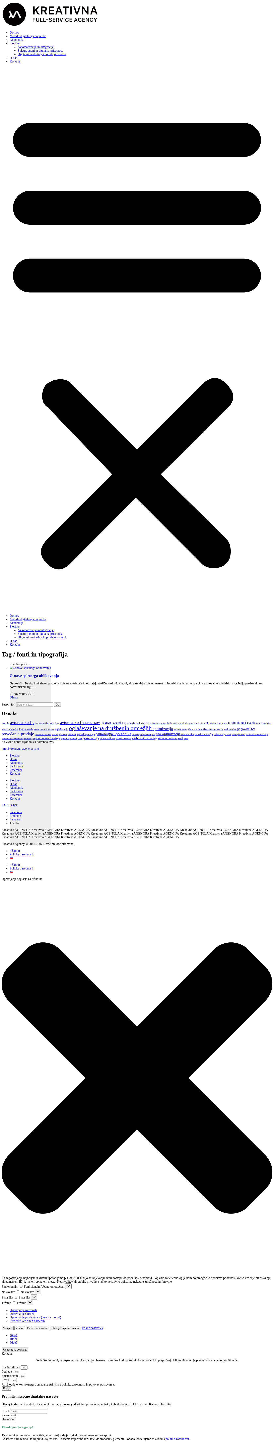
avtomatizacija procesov (80, 722)
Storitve (14, 43)
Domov (14, 32)
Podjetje (7, 1371)
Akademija (16, 39)
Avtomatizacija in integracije (36, 47)
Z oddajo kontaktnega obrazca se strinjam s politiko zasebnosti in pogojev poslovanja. (60, 1384)
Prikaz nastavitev (37, 1328)
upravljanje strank (69, 738)
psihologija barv (59, 734)
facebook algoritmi (218, 723)
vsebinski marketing (144, 738)
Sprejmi (7, 1328)
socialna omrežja (204, 734)
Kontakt (15, 61)
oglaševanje (61, 729)
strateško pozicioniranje (12, 738)
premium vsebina (43, 734)
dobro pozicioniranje (199, 723)
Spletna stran (10, 1375)
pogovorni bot (246, 729)
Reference (16, 770)
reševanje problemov (141, 734)
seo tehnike (187, 734)
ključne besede (26, 729)
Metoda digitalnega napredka (28, 36)
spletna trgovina (222, 734)
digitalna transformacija (158, 723)
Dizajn (14, 697)
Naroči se (8, 1419)
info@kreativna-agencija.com (20, 748)
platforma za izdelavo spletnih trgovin (205, 729)
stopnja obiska (238, 734)
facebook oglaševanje (241, 722)
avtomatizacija (22, 722)
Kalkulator (16, 766)
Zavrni (19, 1328)
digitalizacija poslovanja (135, 723)
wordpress (183, 738)
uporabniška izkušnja (46, 738)
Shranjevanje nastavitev (65, 1328)
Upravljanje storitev (22, 1313)
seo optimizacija (168, 734)
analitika (5, 723)
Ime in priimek (11, 1367)
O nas (13, 57)
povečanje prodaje (18, 733)
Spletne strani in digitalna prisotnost (40, 50)
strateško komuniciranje (257, 734)
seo (153, 734)
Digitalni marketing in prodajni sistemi (42, 54)
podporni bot (230, 729)
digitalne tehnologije (179, 723)
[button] (137, 339)
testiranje (28, 738)
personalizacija (180, 729)
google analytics (263, 723)
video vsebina (107, 738)
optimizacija (162, 728)
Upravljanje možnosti (23, 1310)
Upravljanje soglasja (14, 1349)
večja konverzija (88, 738)
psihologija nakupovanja (81, 734)
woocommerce (167, 738)
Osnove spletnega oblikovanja (34, 676)
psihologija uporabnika (113, 734)
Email (6, 1380)
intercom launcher (10, 729)
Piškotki (15, 850)
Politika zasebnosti (21, 854)
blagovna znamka (112, 722)
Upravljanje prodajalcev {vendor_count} (35, 1317)
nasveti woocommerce (44, 729)
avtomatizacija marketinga (47, 723)
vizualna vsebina (123, 738)
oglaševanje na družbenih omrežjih (110, 728)
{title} (13, 1335)
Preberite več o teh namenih (27, 1321)
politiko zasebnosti (177, 1439)
